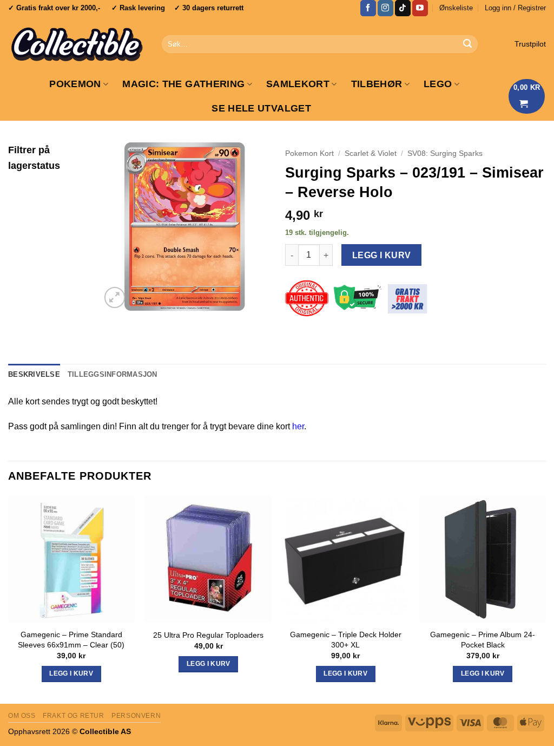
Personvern (136, 715)
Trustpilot (530, 44)
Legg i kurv (381, 255)
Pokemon (75, 83)
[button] (515, 8)
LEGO (438, 83)
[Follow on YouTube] (420, 8)
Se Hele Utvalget (261, 108)
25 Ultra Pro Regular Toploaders (208, 635)
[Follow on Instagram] (385, 8)
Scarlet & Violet (371, 153)
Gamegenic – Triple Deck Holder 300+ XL (345, 639)
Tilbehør (377, 83)
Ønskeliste (456, 8)
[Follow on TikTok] (403, 8)
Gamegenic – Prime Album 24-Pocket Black (482, 639)
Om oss (22, 715)
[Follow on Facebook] (368, 8)
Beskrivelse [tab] (34, 374)
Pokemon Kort (309, 153)
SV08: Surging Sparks (445, 153)
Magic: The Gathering (183, 83)
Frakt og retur (73, 715)
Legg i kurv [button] (71, 673)
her (298, 426)
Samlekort (297, 83)
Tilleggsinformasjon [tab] (112, 374)
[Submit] (468, 44)
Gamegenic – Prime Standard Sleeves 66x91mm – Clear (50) (71, 639)
